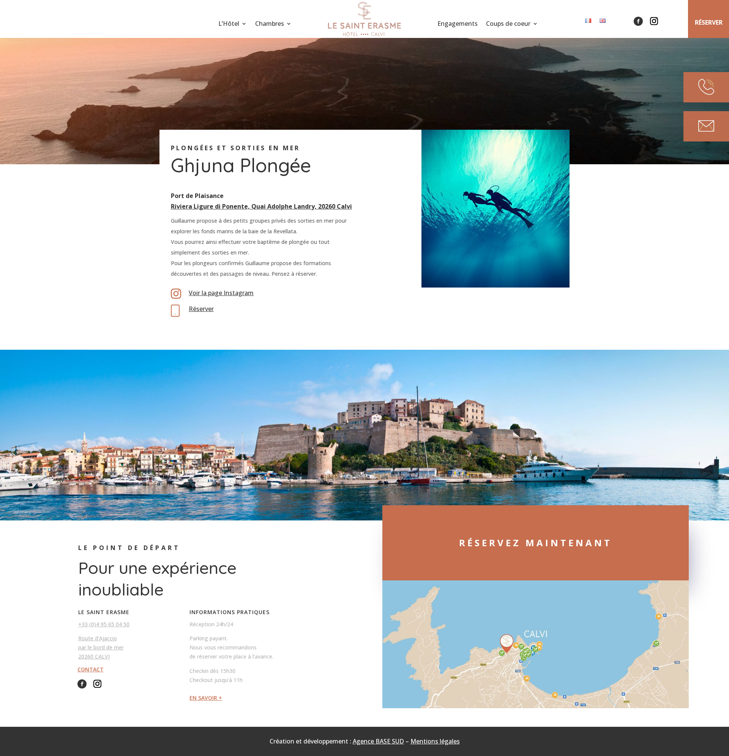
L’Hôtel (228, 24)
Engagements (457, 24)
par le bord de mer (101, 647)
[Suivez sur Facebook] (638, 21)
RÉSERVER (709, 22)
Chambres (269, 24)
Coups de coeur (508, 24)
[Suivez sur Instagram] (654, 21)
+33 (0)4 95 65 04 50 (103, 624)
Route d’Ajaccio (97, 638)
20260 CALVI (94, 656)
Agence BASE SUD (378, 741)
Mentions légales (435, 741)
